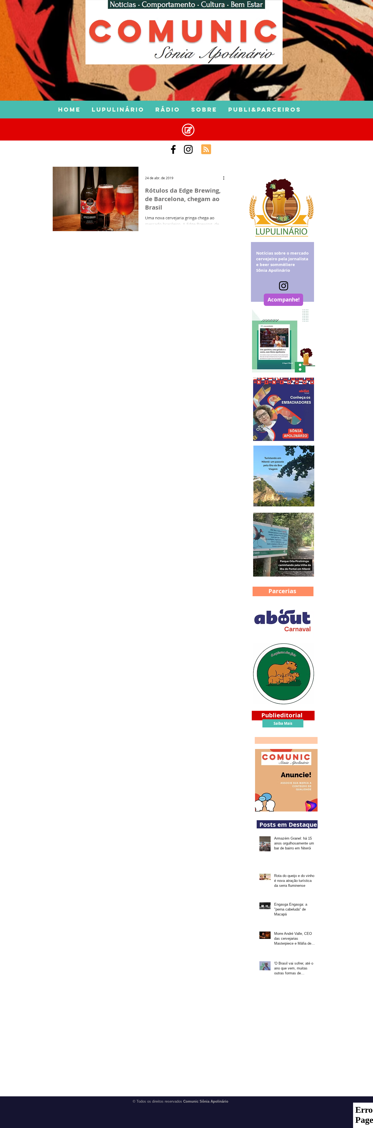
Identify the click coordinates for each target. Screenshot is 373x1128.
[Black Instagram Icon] (188, 149)
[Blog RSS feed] (206, 149)
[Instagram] (283, 286)
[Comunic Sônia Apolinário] (173, 149)
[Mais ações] (225, 178)
